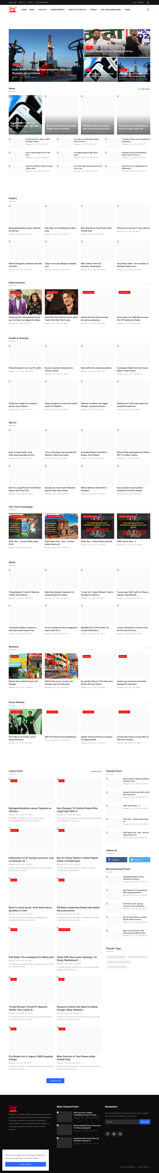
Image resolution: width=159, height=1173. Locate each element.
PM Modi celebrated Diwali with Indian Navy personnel (96, 127)
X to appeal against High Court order (86, 154)
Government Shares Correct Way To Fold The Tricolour (133, 738)
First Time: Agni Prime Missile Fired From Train (88, 167)
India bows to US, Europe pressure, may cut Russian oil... (133, 74)
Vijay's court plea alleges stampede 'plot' (60, 264)
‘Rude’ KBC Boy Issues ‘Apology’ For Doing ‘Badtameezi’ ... (77, 959)
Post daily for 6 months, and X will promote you (22, 738)
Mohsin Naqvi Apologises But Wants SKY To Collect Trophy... (133, 453)
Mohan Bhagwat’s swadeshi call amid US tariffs (25, 264)
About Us (22, 2)
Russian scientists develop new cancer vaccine (59, 369)
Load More (54, 1081)
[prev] (12, 55)
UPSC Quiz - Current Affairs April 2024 (23, 542)
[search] (148, 9)
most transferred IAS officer (117, 967)
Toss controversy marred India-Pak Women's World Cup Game (60, 453)
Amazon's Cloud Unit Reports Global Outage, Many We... (133, 127)
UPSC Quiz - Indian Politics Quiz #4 (96, 541)
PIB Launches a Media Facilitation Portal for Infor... (136, 780)
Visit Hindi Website (41, 2)
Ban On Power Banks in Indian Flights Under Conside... (61, 127)
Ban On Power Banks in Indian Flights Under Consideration (77, 859)
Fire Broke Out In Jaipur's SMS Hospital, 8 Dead (37, 140)
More (127, 9)
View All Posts (96, 771)
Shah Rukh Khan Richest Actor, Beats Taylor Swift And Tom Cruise (61, 318)
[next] (80, 55)
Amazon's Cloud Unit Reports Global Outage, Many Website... (77, 1008)
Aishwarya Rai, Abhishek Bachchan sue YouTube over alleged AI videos (24, 318)
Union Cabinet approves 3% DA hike (38, 154)
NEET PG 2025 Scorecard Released (60, 737)
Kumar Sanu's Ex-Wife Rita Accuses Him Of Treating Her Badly (133, 318)
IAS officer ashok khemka (116, 957)
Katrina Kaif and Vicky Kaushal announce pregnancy (94, 318)
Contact (30, 2)
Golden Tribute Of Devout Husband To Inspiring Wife (96, 738)
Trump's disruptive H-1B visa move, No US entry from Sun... (133, 628)
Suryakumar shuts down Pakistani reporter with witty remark (60, 489)
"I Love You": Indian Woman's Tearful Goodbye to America (97, 593)
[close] (46, 1152)
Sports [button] (93, 9)
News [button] (31, 9)
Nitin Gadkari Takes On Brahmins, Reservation (91, 264)
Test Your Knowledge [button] (111, 9)
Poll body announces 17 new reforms (133, 228)
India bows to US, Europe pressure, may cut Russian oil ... (31, 859)
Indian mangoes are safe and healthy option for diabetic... (61, 404)
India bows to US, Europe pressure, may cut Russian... (134, 905)
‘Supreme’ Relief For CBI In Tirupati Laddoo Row (39, 167)
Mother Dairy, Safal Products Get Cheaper (23, 682)
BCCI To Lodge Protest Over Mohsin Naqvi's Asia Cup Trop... (25, 489)
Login (135, 2)
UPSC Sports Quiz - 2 (126, 541)
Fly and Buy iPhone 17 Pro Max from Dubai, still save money (97, 682)
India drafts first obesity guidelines (96, 368)
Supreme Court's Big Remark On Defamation (134, 167)
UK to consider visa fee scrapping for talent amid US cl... (61, 628)
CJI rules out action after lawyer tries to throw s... (86, 140)
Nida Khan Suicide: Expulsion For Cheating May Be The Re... (59, 593)
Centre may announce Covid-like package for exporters (131, 682)
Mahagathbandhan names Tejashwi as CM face (109, 51)
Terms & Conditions (127, 1167)
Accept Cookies (25, 1164)
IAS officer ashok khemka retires (119, 962)
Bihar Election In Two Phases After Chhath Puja (96, 229)
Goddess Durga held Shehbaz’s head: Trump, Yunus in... (134, 154)
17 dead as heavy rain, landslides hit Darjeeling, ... (136, 140)
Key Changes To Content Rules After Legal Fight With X (100, 74)
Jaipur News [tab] (145, 89)
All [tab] (139, 89)
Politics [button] (42, 9)
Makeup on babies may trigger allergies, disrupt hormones (94, 404)
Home (24, 9)
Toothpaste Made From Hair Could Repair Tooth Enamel (132, 369)
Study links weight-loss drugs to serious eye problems (23, 404)
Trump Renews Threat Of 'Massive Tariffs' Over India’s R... (24, 593)
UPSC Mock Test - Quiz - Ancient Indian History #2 (59, 542)
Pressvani (15, 77)
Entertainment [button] (57, 9)
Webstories (13, 2)
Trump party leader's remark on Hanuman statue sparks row (22, 628)
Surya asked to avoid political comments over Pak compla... (130, 489)
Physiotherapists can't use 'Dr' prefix (25, 368)
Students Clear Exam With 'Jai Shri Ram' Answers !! (136, 793)
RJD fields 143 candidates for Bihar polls (60, 229)
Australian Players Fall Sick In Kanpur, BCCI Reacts (94, 453)
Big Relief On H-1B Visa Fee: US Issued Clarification (95, 628)
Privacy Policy (143, 1167)
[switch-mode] (148, 2)
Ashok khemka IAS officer (138, 957)
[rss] (120, 1134)
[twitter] (114, 1134)
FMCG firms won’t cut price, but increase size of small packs (59, 682)
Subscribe (145, 1122)
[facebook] (107, 1134)
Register (141, 2)
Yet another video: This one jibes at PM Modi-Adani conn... (132, 264)
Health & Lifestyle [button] (77, 9)
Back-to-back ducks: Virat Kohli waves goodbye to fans (21, 453)
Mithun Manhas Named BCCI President (94, 489)
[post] (46, 55)
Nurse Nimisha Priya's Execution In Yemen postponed (87, 1126)
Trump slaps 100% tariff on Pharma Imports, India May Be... (132, 593)
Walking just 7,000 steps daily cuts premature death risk (132, 404)
